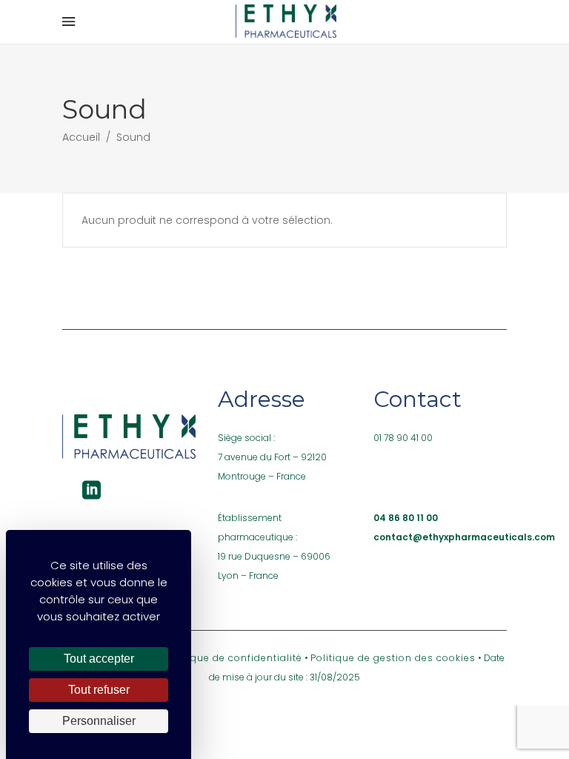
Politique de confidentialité (233, 658)
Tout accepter (99, 658)
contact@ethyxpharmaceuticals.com (464, 537)
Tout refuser (99, 689)
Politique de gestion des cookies (393, 658)
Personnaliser (99, 721)
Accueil (81, 137)
